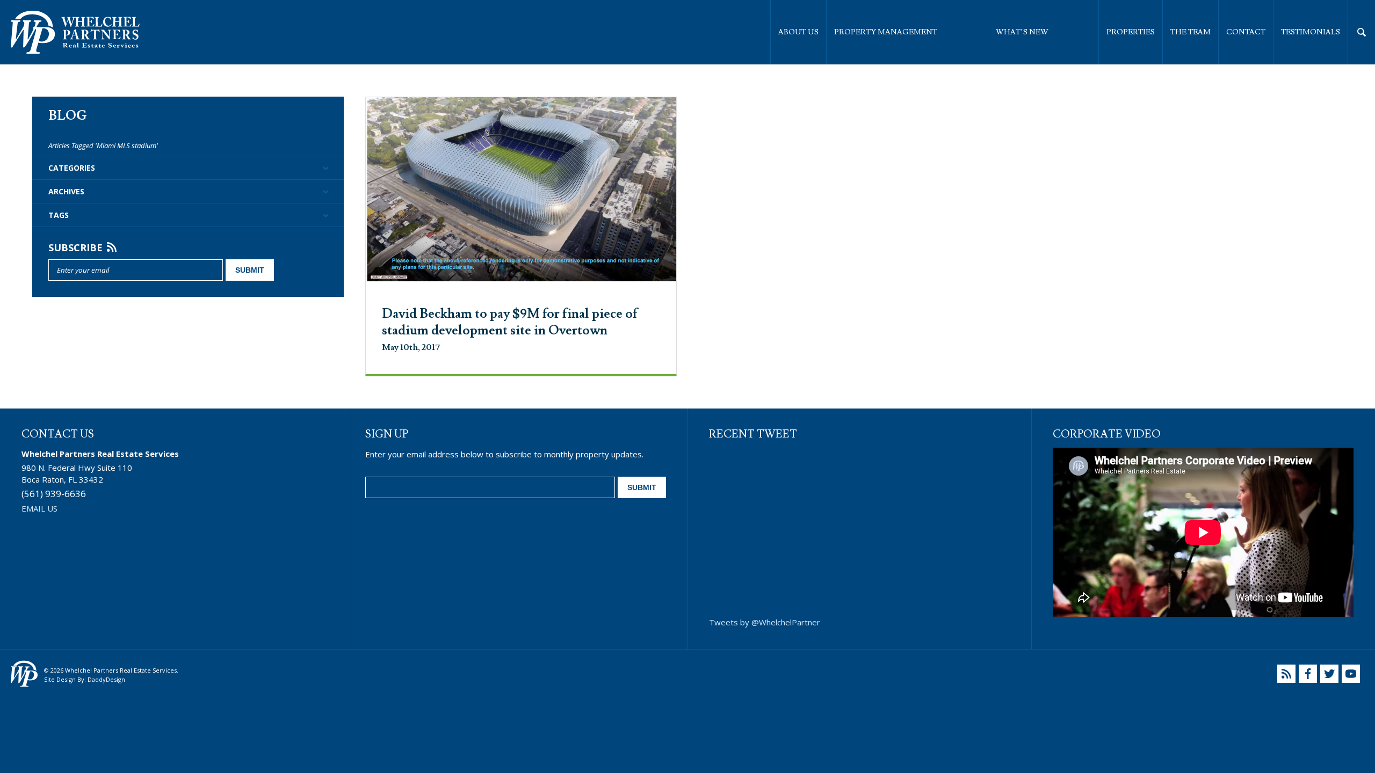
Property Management (885, 32)
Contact (1245, 32)
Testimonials (1310, 32)
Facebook (1308, 674)
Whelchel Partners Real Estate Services (75, 32)
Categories (71, 168)
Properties (1130, 32)
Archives (66, 191)
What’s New (1022, 32)
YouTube (1351, 674)
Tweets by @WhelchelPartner (764, 622)
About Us (798, 32)
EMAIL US (39, 508)
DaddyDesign (106, 679)
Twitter (1329, 674)
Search (1361, 32)
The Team (1190, 32)
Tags (58, 215)
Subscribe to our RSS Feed (1286, 674)
